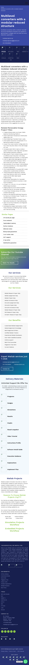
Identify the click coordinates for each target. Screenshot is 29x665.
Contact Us (6, 369)
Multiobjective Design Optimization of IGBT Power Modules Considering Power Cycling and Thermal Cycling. (15, 207)
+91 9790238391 (7, 43)
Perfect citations (8, 226)
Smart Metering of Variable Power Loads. (15, 139)
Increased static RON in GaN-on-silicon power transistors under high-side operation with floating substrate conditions (16, 150)
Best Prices (3, 587)
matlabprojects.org (8, 38)
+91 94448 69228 (7, 622)
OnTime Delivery (5, 574)
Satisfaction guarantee (9, 242)
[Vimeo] (11, 631)
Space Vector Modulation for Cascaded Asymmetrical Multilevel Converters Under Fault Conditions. (15, 181)
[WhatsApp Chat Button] (25, 661)
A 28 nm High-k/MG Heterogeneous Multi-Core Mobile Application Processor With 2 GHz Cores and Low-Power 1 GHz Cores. (15, 160)
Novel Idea (3, 577)
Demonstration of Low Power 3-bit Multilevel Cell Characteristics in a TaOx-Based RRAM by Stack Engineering (16, 166)
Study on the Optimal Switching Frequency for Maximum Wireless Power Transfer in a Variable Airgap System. (15, 196)
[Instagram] (5, 631)
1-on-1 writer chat (8, 234)
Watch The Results (8, 263)
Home (2, 7)
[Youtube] (14, 631)
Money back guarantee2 (10, 231)
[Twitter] (8, 631)
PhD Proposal (20, 651)
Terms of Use (12, 651)
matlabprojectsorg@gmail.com (11, 40)
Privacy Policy (4, 651)
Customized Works (5, 576)
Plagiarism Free (4, 579)
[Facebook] (2, 631)
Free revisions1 (7, 220)
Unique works (4, 581)
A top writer (6, 240)
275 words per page (9, 217)
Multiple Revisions (5, 585)
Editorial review (7, 229)
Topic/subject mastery (9, 223)
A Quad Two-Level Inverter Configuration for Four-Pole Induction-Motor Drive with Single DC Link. (16, 145)
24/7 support (7, 237)
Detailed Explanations (6, 583)
